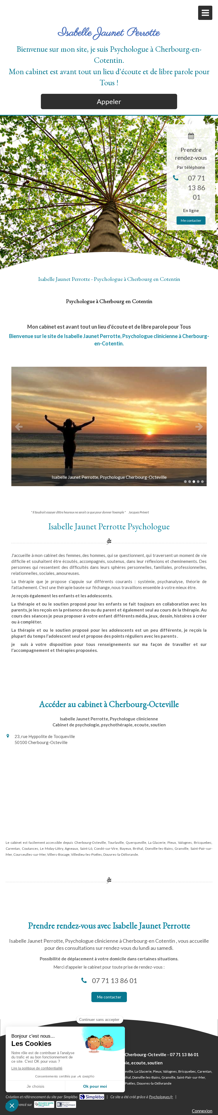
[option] (109, 426)
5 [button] (202, 481)
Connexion (202, 1110)
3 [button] (193, 481)
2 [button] (189, 481)
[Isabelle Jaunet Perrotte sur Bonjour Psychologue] (66, 1104)
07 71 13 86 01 (196, 187)
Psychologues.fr (161, 1097)
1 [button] (185, 481)
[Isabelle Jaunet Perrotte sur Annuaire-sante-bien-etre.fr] (44, 1104)
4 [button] (198, 481)
